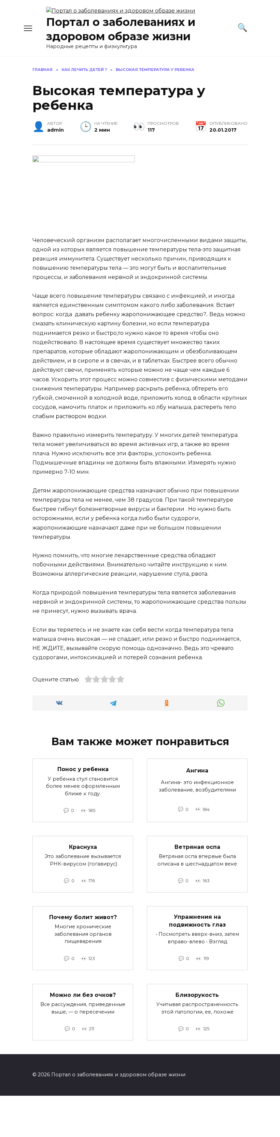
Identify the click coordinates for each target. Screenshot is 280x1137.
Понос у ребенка (83, 769)
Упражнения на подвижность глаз (197, 921)
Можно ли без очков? (83, 994)
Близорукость (197, 994)
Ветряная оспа (197, 846)
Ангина (197, 770)
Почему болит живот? (83, 917)
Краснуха (83, 846)
